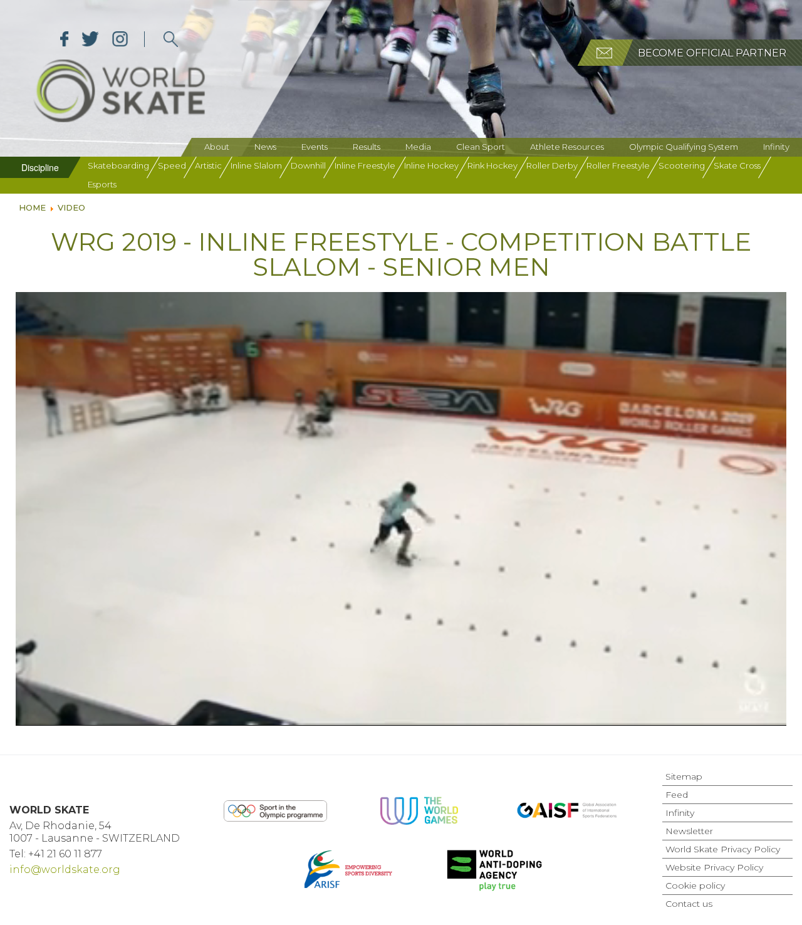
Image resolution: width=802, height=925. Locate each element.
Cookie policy (695, 885)
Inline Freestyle (365, 165)
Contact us (688, 903)
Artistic (208, 165)
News (265, 147)
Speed (172, 165)
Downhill (308, 165)
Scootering (682, 165)
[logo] (170, 39)
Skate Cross (737, 165)
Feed (676, 794)
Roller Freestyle (618, 165)
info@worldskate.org (64, 869)
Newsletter (689, 831)
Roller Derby (552, 165)
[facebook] (64, 39)
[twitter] (90, 39)
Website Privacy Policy (714, 867)
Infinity (776, 147)
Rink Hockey (492, 165)
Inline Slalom (256, 165)
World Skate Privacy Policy (722, 849)
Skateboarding (118, 165)
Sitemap (683, 776)
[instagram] (120, 39)
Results (366, 147)
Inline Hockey (431, 165)
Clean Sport (480, 147)
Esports (102, 184)
